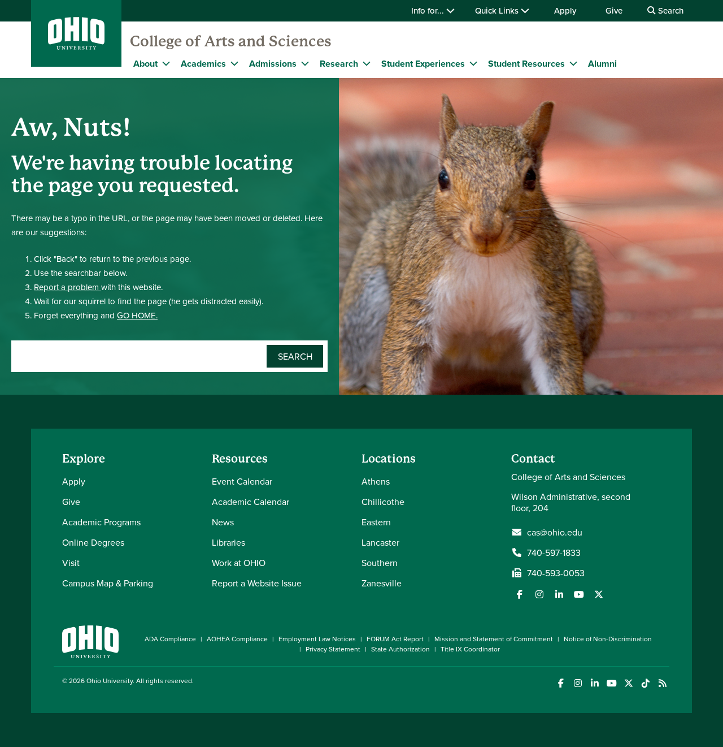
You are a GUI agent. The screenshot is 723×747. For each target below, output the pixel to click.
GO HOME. (137, 315)
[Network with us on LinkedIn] (559, 594)
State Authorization (400, 649)
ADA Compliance (170, 639)
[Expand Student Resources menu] (573, 63)
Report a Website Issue (257, 583)
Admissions (273, 63)
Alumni (602, 63)
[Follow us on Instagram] (539, 594)
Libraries (228, 542)
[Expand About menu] (166, 63)
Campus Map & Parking (107, 583)
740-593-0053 (556, 572)
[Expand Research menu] (366, 63)
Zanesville (382, 583)
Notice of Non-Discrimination (608, 639)
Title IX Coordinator (470, 649)
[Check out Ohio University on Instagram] (577, 683)
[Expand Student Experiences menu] (473, 63)
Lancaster (380, 542)
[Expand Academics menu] (234, 63)
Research (339, 63)
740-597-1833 (554, 552)
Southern (380, 562)
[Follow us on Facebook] (519, 594)
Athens (376, 481)
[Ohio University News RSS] (662, 683)
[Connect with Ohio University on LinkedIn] (594, 683)
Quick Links (498, 10)
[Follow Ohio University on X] (628, 683)
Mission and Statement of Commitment (493, 639)
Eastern (376, 522)
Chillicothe (383, 501)
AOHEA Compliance (237, 639)
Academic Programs (101, 522)
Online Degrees (93, 542)
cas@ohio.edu (554, 532)
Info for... (428, 10)
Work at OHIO (238, 562)
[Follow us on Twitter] (598, 594)
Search (669, 10)
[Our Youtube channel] (578, 594)
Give (614, 10)
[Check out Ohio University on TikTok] (645, 683)
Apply (565, 10)
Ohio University (109, 680)
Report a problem (67, 287)
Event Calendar (242, 481)
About (145, 63)
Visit (71, 562)
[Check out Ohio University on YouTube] (611, 683)
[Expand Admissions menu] (305, 63)
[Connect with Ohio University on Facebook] (561, 683)
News (223, 522)
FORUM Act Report (395, 639)
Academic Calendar (250, 501)
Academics (203, 63)
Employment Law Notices (317, 639)
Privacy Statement (333, 649)
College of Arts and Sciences (231, 41)
